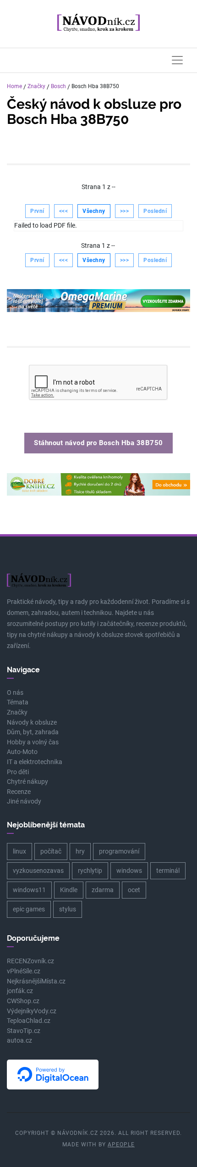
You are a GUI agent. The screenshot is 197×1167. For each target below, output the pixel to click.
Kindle (68, 889)
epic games (29, 909)
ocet (134, 889)
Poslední (155, 211)
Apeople (121, 1144)
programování (119, 851)
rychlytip (90, 870)
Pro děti (18, 772)
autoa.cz (19, 1040)
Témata (17, 702)
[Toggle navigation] (177, 60)
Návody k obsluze (32, 722)
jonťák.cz (20, 991)
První (37, 211)
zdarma (103, 889)
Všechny (93, 211)
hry (80, 851)
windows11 (29, 889)
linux (19, 851)
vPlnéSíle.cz (23, 971)
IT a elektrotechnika (34, 762)
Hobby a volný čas (33, 742)
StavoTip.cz (23, 1031)
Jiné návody (24, 801)
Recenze (19, 792)
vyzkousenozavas (38, 870)
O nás (15, 693)
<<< (63, 211)
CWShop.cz (23, 1001)
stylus (67, 909)
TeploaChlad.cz (28, 1021)
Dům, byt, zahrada (33, 732)
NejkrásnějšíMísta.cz (36, 981)
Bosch (58, 86)
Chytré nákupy (27, 782)
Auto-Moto (22, 752)
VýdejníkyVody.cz (31, 1011)
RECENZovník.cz (30, 961)
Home (14, 86)
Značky (36, 86)
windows (129, 870)
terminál (168, 870)
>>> (124, 211)
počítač (50, 851)
